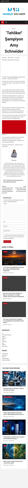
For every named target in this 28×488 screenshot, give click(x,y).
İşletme (5, 421)
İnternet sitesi (6, 230)
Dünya (3, 336)
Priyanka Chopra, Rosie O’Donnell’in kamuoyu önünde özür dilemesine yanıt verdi (7, 189)
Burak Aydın (11, 272)
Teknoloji (4, 341)
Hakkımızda (5, 353)
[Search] (26, 22)
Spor (3, 343)
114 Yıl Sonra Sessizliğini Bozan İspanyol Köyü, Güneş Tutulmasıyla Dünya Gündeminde (13, 269)
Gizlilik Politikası (6, 360)
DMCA (3, 356)
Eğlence (14, 28)
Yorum (5, 203)
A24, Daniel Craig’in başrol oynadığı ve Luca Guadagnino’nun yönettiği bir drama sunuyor (13, 321)
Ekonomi (4, 338)
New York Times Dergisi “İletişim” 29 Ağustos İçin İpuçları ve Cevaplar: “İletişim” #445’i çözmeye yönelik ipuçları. (13, 295)
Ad (4, 221)
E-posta (5, 226)
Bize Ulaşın (4, 346)
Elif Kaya (5, 57)
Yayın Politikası (5, 358)
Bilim (3, 339)
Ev (2, 333)
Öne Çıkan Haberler (6, 334)
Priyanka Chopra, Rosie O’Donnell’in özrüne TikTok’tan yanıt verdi (20, 189)
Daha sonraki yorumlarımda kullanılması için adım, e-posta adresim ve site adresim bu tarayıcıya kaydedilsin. (13, 236)
